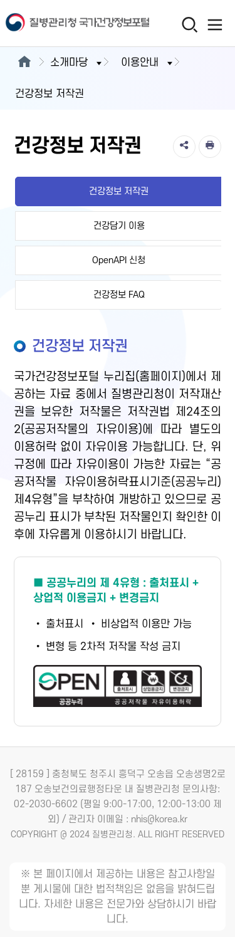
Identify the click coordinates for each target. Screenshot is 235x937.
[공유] (184, 146)
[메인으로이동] (24, 62)
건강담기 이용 (119, 226)
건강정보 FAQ (119, 295)
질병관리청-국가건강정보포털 (59, 23)
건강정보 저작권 (119, 191)
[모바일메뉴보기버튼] (215, 24)
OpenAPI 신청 (118, 260)
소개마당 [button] (69, 62)
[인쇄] (210, 146)
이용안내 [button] (140, 62)
